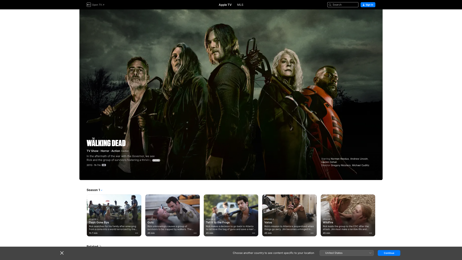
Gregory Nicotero (341, 165)
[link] (94, 246)
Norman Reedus (340, 158)
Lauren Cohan (329, 162)
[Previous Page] (83, 215)
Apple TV (225, 4)
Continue (389, 253)
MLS (240, 4)
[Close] (62, 253)
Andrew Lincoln (359, 158)
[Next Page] (379, 215)
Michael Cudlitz (360, 165)
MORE (156, 160)
